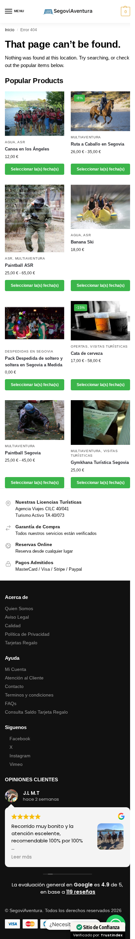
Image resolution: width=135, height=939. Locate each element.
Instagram (20, 755)
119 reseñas (80, 891)
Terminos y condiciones (29, 695)
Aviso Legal (17, 617)
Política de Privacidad (27, 634)
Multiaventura (86, 137)
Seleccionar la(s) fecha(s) (35, 169)
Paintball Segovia (23, 452)
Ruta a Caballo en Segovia (97, 144)
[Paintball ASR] (34, 218)
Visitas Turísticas (109, 346)
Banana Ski (82, 242)
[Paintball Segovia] (34, 420)
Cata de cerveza (87, 353)
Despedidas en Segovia (29, 351)
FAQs (10, 703)
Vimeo (16, 764)
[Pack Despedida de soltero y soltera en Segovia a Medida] (34, 323)
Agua (10, 142)
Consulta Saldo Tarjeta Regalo (36, 712)
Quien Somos (19, 608)
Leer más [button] (21, 857)
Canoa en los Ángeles (27, 149)
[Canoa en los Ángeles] (34, 113)
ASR (21, 142)
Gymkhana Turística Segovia (100, 462)
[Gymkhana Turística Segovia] (100, 422)
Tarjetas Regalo (21, 642)
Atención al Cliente (24, 677)
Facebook (20, 738)
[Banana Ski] (100, 207)
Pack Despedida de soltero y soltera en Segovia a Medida (34, 361)
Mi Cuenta (15, 669)
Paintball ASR (19, 265)
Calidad (13, 625)
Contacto (14, 686)
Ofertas (79, 346)
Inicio (9, 30)
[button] (124, 11)
